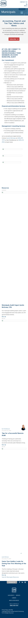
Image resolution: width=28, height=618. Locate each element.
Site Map (11, 609)
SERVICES (18, 595)
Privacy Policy (5, 609)
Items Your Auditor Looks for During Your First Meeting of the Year (14, 563)
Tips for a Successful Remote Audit (12, 434)
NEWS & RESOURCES (14, 600)
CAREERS (14, 597)
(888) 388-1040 (14, 605)
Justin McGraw (11, 138)
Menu (25, 5)
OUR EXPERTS (11, 595)
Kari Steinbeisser (6, 429)
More (3, 316)
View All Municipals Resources (10, 577)
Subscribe (13, 39)
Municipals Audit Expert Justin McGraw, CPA (13, 306)
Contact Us (12, 582)
